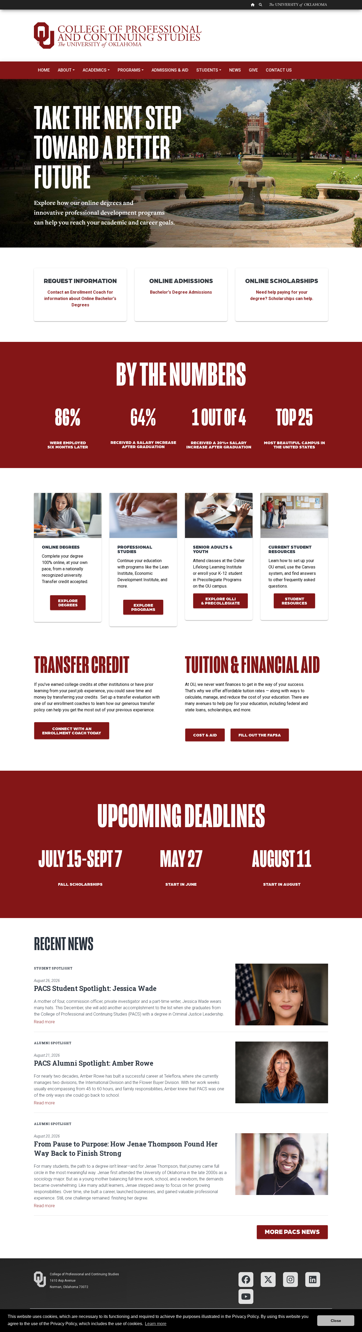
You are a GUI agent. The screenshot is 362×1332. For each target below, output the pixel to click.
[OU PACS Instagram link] (290, 1279)
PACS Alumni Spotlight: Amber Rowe (93, 1063)
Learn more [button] (155, 1323)
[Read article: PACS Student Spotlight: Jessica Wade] (281, 994)
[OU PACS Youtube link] (246, 1296)
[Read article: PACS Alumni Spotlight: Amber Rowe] (281, 1072)
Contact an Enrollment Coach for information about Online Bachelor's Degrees (80, 298)
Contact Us (279, 70)
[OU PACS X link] (268, 1279)
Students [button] (207, 70)
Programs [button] (129, 70)
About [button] (65, 70)
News (235, 70)
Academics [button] (95, 70)
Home (44, 70)
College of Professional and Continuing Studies (84, 1274)
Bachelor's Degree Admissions (181, 292)
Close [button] (336, 1320)
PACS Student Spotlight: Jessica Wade (95, 988)
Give (253, 70)
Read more (44, 1021)
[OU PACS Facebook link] (246, 1279)
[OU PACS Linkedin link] (312, 1279)
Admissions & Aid (170, 70)
